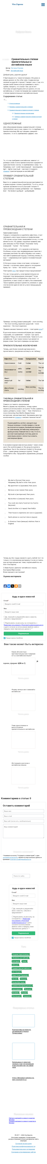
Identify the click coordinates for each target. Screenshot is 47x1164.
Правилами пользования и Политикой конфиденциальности (23, 625)
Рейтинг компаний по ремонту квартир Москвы (22, 1119)
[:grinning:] (5, 841)
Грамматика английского (21, 968)
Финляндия (16, 996)
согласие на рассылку (10, 857)
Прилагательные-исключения (24, 113)
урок (14, 271)
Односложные (14, 103)
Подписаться (23, 633)
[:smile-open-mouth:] (16, 841)
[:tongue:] (18, 846)
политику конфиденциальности (20, 859)
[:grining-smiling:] (9, 841)
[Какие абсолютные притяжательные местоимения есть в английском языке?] (23, 666)
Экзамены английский (20, 958)
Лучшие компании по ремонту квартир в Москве (22, 1122)
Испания (15, 992)
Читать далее (23, 678)
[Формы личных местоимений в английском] (23, 702)
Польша (23, 979)
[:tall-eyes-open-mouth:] (20, 841)
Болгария (15, 961)
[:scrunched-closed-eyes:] (27, 841)
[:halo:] (30, 841)
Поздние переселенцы (20, 954)
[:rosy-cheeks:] (38, 841)
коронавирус (17, 989)
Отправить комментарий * (23, 852)
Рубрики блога (23, 32)
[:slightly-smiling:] (41, 841)
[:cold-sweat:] (23, 841)
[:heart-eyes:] (25, 846)
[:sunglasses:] (29, 846)
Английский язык (17, 71)
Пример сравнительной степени (21, 107)
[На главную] (13, 4)
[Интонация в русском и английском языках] (23, 775)
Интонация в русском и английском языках (21, 764)
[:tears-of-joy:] (12, 841)
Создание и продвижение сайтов (23, 1152)
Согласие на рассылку (23, 1143)
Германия (27, 996)
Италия (24, 992)
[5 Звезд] (19, 654)
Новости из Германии (20, 975)
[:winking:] (34, 841)
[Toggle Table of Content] (5, 100)
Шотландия (16, 972)
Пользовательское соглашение (23, 1149)
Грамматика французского (22, 986)
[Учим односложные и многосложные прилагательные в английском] (23, 740)
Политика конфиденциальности (23, 1146)
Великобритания (18, 982)
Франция (28, 989)
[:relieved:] (21, 846)
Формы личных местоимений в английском (23, 690)
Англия (14, 979)
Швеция (15, 965)
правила (6, 171)
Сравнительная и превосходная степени (24, 110)
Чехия (24, 961)
